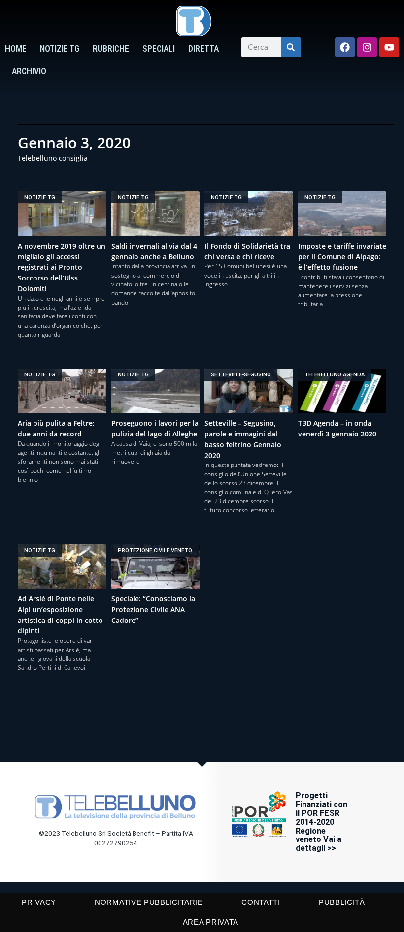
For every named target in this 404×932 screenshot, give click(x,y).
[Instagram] (367, 47)
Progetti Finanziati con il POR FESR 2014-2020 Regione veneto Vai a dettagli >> (321, 822)
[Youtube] (389, 47)
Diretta (203, 49)
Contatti (260, 902)
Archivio (29, 71)
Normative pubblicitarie (149, 902)
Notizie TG (59, 49)
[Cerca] (291, 47)
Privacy (39, 902)
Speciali (158, 49)
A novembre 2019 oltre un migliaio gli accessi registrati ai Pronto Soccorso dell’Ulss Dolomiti (61, 267)
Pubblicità (342, 902)
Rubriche (111, 49)
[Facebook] (345, 47)
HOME (16, 49)
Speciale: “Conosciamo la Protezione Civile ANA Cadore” (153, 609)
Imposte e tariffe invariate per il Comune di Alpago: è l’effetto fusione (342, 256)
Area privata (210, 922)
